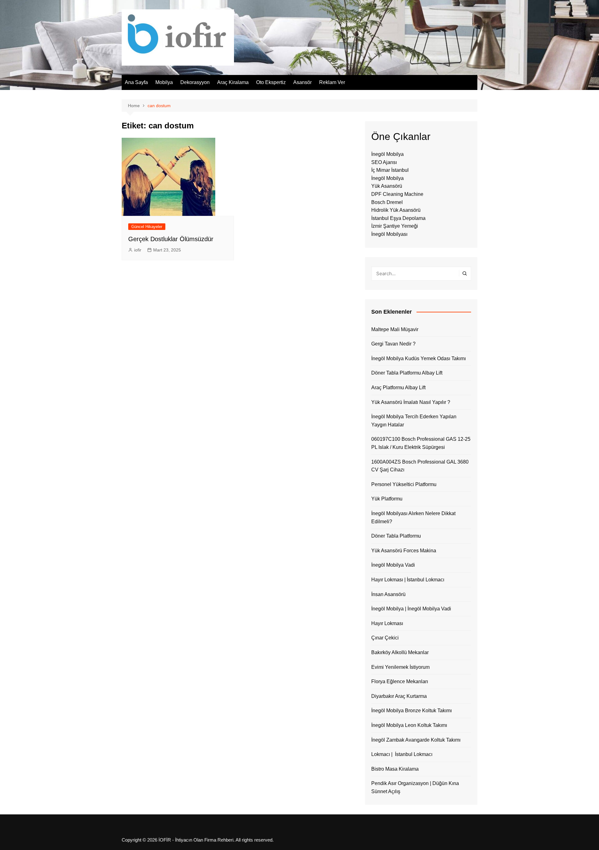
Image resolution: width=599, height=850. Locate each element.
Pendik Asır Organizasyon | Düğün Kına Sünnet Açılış (415, 787)
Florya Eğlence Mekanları (399, 681)
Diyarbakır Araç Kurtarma (399, 696)
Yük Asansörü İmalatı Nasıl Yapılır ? (410, 402)
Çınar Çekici (385, 637)
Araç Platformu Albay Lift (398, 387)
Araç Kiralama (233, 82)
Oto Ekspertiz (271, 82)
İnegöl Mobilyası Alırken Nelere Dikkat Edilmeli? (413, 517)
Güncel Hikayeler (146, 226)
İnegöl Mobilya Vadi (393, 565)
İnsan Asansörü (388, 594)
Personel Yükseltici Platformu (403, 484)
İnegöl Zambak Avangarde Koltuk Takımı (415, 740)
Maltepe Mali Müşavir (394, 329)
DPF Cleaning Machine (397, 194)
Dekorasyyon (195, 82)
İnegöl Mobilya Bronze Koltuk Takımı (411, 710)
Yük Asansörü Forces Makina (403, 550)
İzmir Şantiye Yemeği (394, 226)
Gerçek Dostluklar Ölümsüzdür (170, 239)
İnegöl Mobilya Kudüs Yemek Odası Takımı (418, 358)
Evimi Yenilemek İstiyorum (400, 667)
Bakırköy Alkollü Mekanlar (400, 652)
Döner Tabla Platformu (396, 536)
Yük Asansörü (386, 186)
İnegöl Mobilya (387, 154)
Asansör (302, 82)
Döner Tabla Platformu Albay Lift (406, 372)
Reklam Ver (332, 82)
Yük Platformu (386, 498)
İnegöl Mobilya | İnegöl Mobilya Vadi (411, 608)
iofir (137, 249)
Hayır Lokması (387, 623)
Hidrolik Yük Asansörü (396, 210)
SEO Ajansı (384, 162)
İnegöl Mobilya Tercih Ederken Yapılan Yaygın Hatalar (413, 420)
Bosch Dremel (387, 202)
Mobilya (164, 82)
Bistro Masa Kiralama (395, 769)
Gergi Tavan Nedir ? (393, 343)
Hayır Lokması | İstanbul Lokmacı (407, 579)
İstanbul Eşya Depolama (398, 218)
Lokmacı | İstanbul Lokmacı (401, 754)
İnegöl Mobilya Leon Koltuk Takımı (409, 725)
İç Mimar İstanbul (390, 170)
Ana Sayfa (136, 82)
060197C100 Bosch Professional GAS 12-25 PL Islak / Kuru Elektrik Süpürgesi (420, 443)
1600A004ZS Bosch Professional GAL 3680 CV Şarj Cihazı (420, 466)
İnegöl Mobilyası (389, 234)
